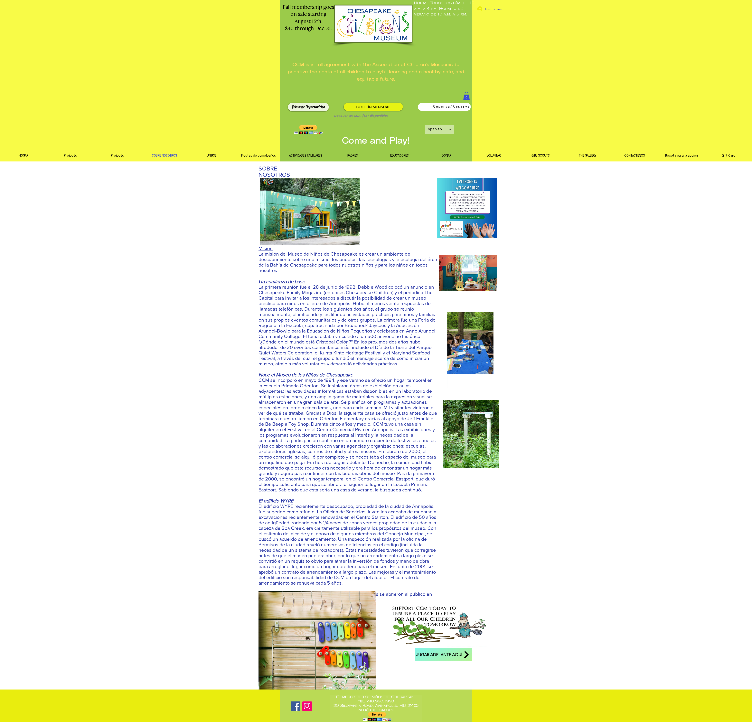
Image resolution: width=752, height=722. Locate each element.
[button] (466, 96)
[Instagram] (307, 706)
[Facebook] (295, 706)
